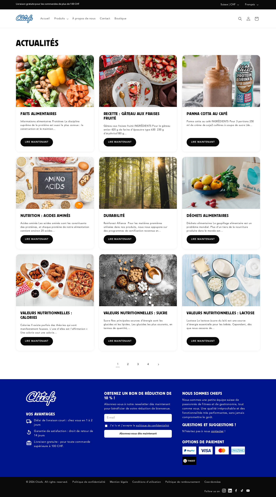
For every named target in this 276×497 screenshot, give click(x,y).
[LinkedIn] (230, 490)
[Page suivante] (158, 364)
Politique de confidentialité (88, 482)
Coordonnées (212, 482)
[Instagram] (224, 490)
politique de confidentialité (152, 425)
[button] (61, 19)
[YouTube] (248, 490)
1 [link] (118, 364)
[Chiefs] (41, 398)
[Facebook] (236, 490)
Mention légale (119, 482)
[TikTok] (242, 490)
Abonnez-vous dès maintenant (138, 433)
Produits (59, 18)
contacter (217, 431)
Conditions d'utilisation (146, 482)
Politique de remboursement (182, 482)
